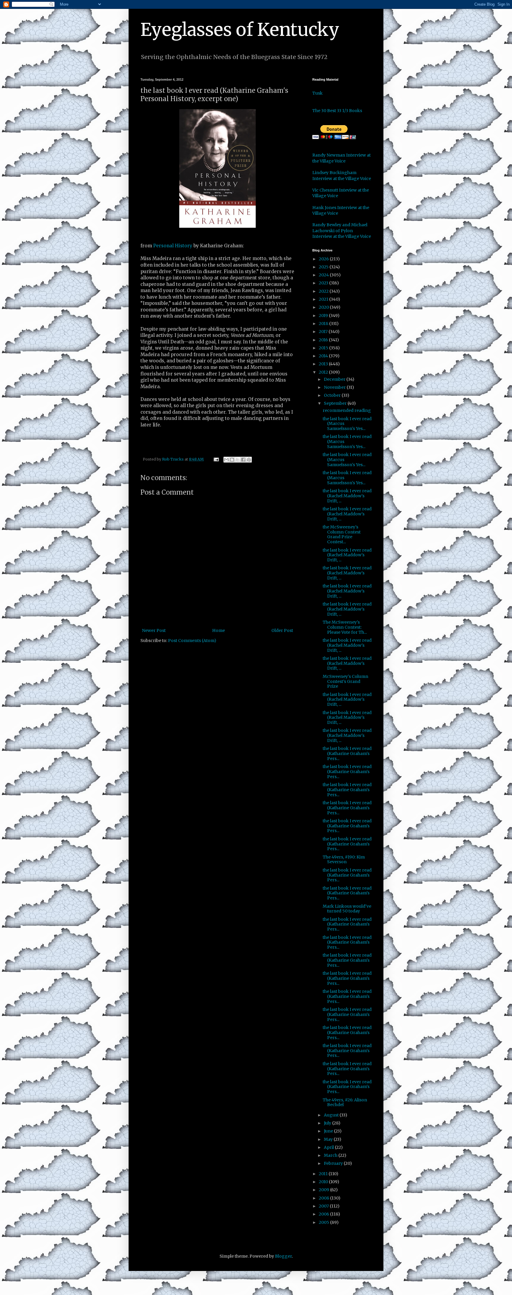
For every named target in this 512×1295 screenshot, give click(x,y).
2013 (324, 364)
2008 (324, 1198)
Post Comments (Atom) (192, 640)
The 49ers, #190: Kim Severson (344, 859)
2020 (324, 307)
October (333, 395)
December (335, 379)
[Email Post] (216, 459)
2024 (324, 275)
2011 (324, 1173)
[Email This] (226, 460)
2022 (324, 291)
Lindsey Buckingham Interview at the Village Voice (341, 175)
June (329, 1131)
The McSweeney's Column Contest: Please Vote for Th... (345, 627)
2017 (324, 331)
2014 (324, 356)
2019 (324, 315)
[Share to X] (238, 460)
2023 (324, 283)
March (331, 1155)
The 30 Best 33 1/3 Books (337, 110)
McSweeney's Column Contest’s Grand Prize (345, 681)
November (335, 387)
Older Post (282, 630)
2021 (324, 299)
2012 (324, 372)
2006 (324, 1214)
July (328, 1123)
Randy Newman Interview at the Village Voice (341, 158)
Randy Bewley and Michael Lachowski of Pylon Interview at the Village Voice (341, 230)
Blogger (283, 1256)
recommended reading (347, 410)
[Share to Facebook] (243, 460)
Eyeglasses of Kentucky (239, 29)
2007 (324, 1206)
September (336, 403)
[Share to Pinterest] (249, 460)
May (329, 1139)
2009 (324, 1189)
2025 (324, 267)
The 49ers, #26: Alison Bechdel (345, 1102)
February (334, 1163)
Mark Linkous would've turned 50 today (347, 909)
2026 (324, 259)
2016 (324, 340)
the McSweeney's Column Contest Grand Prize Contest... (342, 534)
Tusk (317, 93)
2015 (324, 348)
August (332, 1115)
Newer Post (154, 630)
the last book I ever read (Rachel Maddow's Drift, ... (347, 496)
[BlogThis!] (232, 460)
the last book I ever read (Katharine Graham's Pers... (347, 753)
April (329, 1147)
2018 (324, 323)
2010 (324, 1181)
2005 (324, 1222)
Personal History (172, 246)
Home (218, 630)
